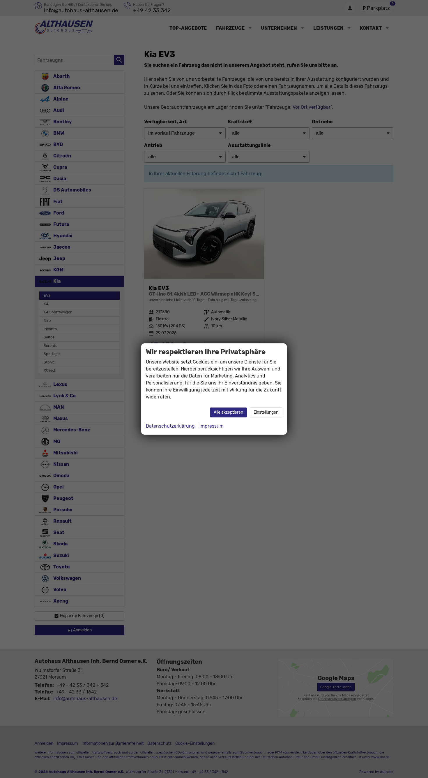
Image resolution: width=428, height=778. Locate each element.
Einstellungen (266, 412)
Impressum (211, 426)
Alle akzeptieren (228, 412)
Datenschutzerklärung (170, 426)
